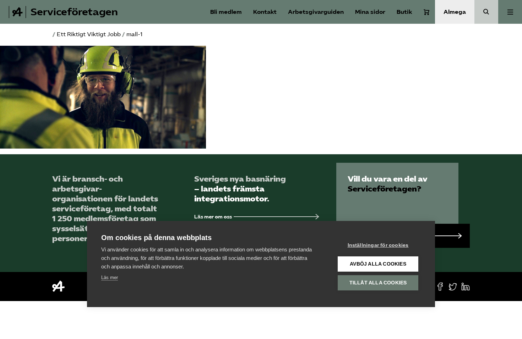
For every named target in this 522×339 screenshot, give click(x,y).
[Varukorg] (426, 12)
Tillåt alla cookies (378, 282)
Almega (455, 12)
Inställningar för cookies (378, 245)
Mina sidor (370, 12)
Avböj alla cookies (378, 264)
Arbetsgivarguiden (316, 12)
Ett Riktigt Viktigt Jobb (89, 34)
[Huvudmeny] (510, 12)
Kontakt (265, 12)
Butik (404, 12)
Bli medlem (226, 12)
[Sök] (486, 12)
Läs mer (109, 277)
